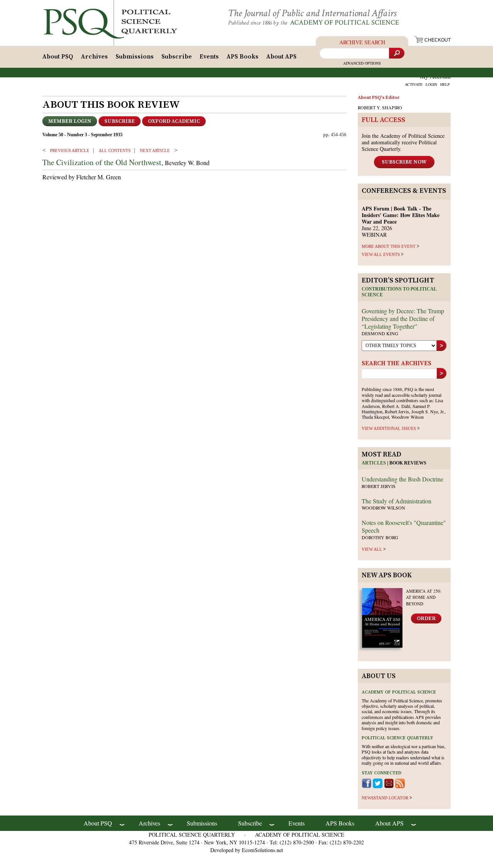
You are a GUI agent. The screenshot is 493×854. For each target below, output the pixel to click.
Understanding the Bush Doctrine (402, 479)
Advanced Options (362, 63)
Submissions (135, 56)
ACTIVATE (414, 84)
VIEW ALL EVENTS (381, 254)
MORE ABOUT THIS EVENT (389, 246)
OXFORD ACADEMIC (174, 121)
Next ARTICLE (155, 150)
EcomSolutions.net (262, 850)
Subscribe (176, 56)
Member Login (69, 121)
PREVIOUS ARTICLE (69, 150)
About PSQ (57, 56)
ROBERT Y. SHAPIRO (380, 107)
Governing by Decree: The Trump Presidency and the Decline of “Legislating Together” (403, 318)
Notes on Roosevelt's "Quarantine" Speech (404, 526)
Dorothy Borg (380, 537)
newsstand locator (385, 798)
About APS (281, 56)
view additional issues (389, 428)
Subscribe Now (404, 162)
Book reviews (407, 463)
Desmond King (380, 333)
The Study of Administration (396, 501)
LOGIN (431, 84)
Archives (94, 56)
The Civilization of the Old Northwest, (102, 162)
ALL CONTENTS (115, 150)
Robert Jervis (379, 486)
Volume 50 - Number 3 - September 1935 (82, 134)
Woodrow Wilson (383, 508)
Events (209, 56)
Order (426, 618)
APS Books (242, 56)
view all (372, 549)
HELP (445, 84)
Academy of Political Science (344, 22)
